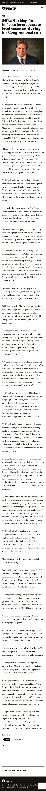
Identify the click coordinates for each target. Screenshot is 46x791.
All (3, 16)
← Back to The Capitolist (14, 770)
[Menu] (42, 8)
